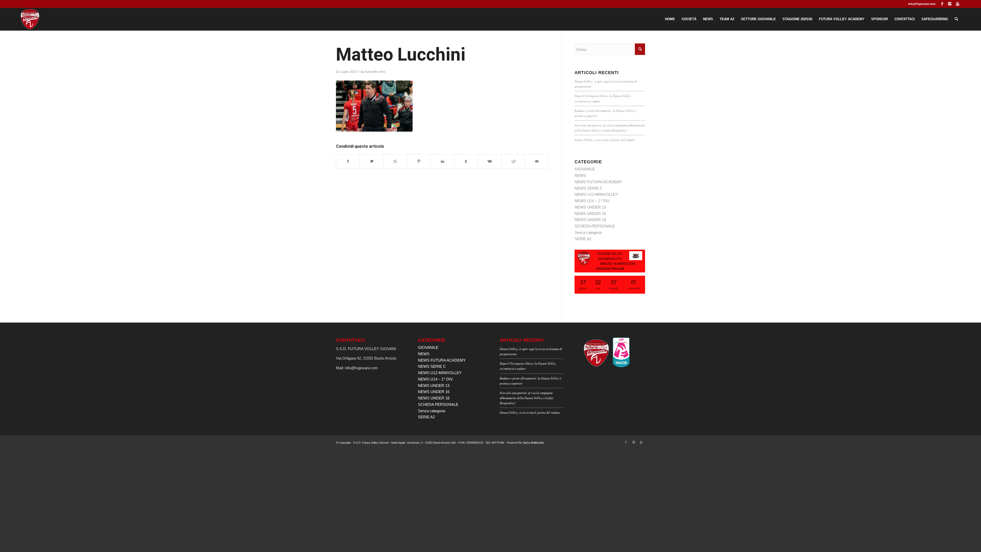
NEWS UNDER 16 (590, 213)
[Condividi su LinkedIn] (442, 161)
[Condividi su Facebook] (348, 161)
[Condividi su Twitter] (371, 161)
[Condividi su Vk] (489, 161)
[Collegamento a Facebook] (942, 4)
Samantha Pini (375, 72)
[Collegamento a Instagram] (949, 4)
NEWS (580, 175)
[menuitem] (670, 19)
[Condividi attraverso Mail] (536, 161)
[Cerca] (956, 19)
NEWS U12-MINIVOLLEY (596, 194)
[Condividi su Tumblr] (466, 161)
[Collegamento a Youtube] (957, 4)
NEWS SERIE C (588, 188)
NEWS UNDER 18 (590, 219)
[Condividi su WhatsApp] (395, 161)
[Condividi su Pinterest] (418, 161)
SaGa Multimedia (533, 442)
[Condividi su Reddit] (513, 161)
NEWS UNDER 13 (590, 207)
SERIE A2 (583, 239)
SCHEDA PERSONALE (595, 226)
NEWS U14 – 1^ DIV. (592, 201)
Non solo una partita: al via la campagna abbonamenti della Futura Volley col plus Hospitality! (526, 397)
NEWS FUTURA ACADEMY (598, 182)
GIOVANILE (585, 169)
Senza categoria (588, 232)
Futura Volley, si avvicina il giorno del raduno (605, 139)
